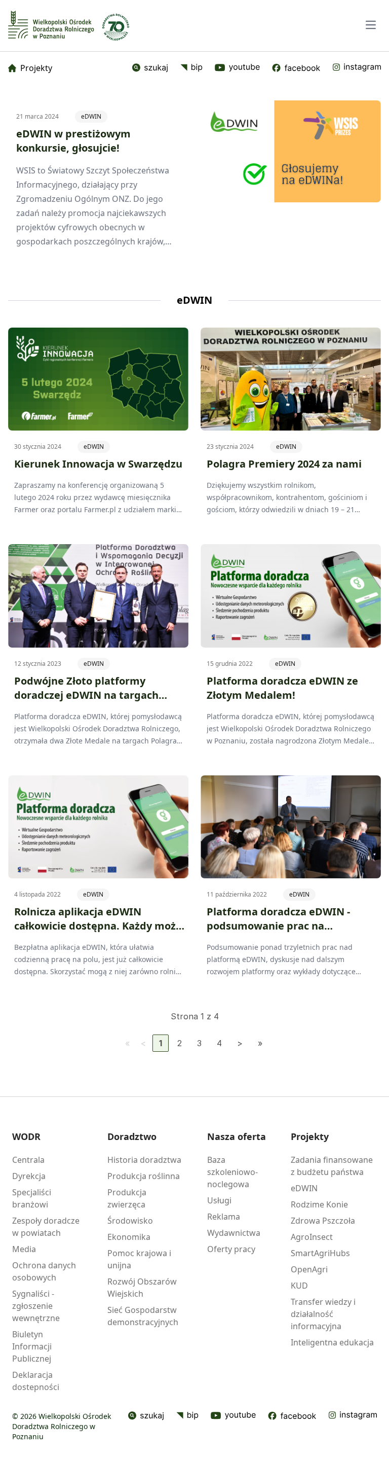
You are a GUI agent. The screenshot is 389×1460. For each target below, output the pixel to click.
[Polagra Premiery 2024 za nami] (291, 379)
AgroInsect (312, 1236)
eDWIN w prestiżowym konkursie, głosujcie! (73, 141)
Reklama (223, 1216)
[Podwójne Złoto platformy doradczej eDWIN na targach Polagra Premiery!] (98, 595)
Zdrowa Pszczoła (323, 1220)
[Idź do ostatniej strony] (260, 1043)
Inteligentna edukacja (332, 1342)
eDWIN (91, 116)
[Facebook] (296, 68)
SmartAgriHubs (320, 1253)
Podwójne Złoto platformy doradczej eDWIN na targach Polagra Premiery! (86, 695)
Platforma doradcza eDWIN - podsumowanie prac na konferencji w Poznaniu (278, 926)
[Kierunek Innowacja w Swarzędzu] (98, 379)
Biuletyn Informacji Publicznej (32, 1346)
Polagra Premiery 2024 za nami (284, 464)
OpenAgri (309, 1269)
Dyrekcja (29, 1176)
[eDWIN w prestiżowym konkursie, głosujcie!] (292, 151)
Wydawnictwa (233, 1232)
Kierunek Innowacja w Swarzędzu (98, 464)
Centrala (28, 1159)
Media (24, 1249)
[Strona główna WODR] (51, 25)
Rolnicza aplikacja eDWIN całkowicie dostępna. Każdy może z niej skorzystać (98, 926)
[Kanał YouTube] (237, 68)
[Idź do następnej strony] (240, 1043)
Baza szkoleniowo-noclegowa (232, 1172)
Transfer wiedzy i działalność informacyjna (323, 1314)
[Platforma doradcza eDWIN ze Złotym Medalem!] (291, 595)
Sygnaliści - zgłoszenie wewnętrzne (36, 1306)
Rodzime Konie (319, 1204)
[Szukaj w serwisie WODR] (150, 68)
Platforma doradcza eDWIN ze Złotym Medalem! (282, 688)
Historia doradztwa (144, 1159)
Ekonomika (128, 1236)
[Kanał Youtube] (233, 1415)
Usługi (219, 1200)
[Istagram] (356, 68)
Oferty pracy (231, 1249)
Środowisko (130, 1220)
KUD (299, 1285)
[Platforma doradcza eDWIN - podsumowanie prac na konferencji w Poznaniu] (291, 826)
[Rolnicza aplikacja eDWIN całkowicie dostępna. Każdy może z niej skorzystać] (98, 826)
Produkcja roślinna (143, 1176)
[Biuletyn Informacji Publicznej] (191, 68)
